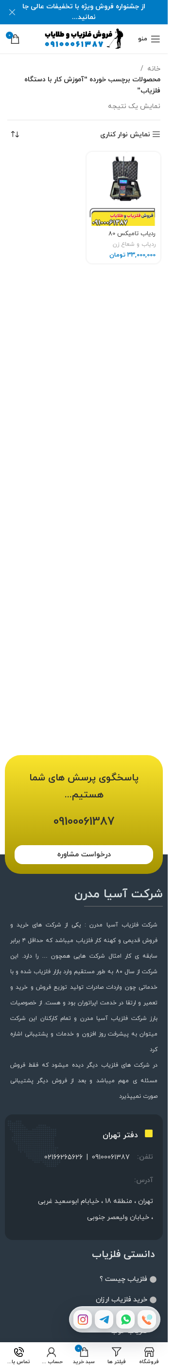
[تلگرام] (104, 1319)
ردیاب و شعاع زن (134, 244)
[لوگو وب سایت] (83, 38)
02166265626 (63, 1157)
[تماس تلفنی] (147, 1319)
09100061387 (111, 1157)
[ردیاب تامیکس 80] (124, 189)
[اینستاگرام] (82, 1319)
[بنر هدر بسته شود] (12, 12)
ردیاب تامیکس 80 (132, 233)
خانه (153, 69)
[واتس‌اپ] (125, 1319)
